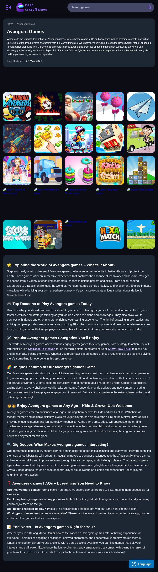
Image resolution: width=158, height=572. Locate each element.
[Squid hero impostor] (48, 202)
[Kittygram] (110, 170)
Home (10, 24)
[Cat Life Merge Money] (48, 138)
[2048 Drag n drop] (17, 234)
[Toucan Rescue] (141, 202)
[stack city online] (110, 138)
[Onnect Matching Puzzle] (79, 202)
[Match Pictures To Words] (17, 202)
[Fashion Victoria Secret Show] (17, 170)
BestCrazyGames (31, 7)
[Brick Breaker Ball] (48, 106)
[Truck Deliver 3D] (48, 170)
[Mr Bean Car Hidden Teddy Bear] (141, 138)
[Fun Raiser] (48, 234)
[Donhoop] (79, 170)
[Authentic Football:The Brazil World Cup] (141, 234)
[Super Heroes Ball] (110, 202)
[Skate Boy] (79, 138)
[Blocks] (141, 170)
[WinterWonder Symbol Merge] (79, 106)
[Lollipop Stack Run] (110, 106)
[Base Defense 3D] (79, 234)
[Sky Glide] (141, 106)
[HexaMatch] (110, 234)
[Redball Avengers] (17, 106)
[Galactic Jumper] (17, 138)
